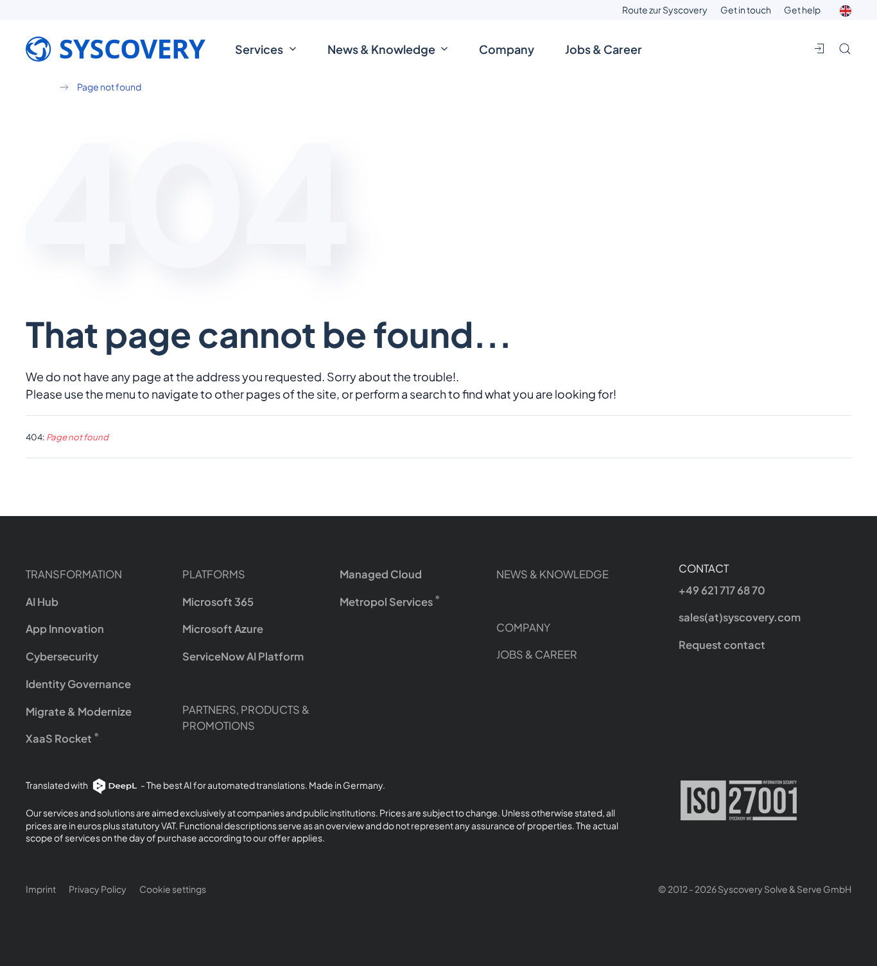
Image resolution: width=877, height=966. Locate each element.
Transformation (74, 574)
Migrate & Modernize (79, 711)
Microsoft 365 (218, 601)
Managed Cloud (381, 574)
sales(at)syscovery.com (740, 617)
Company (506, 49)
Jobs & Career (603, 49)
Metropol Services (390, 601)
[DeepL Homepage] (115, 785)
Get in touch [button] (745, 9)
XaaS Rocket (62, 738)
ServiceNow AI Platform (243, 656)
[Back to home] (122, 49)
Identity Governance (78, 684)
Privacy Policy (97, 889)
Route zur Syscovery (665, 9)
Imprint (41, 889)
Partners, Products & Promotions (245, 717)
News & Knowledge (552, 574)
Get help (802, 9)
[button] (845, 9)
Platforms (213, 574)
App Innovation (65, 628)
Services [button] (259, 49)
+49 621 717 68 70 (722, 590)
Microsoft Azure (222, 628)
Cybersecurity (62, 656)
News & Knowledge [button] (381, 49)
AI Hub (42, 601)
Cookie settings (172, 889)
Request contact (722, 644)
